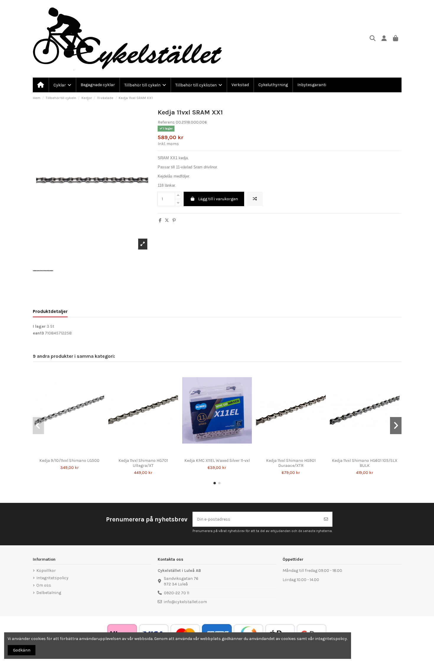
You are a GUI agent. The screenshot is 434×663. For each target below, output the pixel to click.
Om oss (43, 585)
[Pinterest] (174, 220)
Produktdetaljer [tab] (50, 311)
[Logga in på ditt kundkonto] (384, 38)
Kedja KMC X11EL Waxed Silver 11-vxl (217, 460)
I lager (39, 326)
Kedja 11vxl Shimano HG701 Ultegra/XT (143, 463)
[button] (214, 483)
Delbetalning (48, 592)
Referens (166, 122)
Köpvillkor (46, 570)
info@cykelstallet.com (185, 601)
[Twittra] (167, 220)
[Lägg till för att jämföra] (255, 199)
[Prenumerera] (326, 519)
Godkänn (21, 650)
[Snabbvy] (73, 453)
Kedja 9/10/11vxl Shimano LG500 (69, 460)
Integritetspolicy (52, 577)
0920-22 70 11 (176, 592)
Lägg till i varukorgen (218, 198)
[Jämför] (65, 453)
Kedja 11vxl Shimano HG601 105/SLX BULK (364, 463)
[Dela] (160, 220)
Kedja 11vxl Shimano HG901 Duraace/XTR (291, 463)
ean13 (38, 333)
